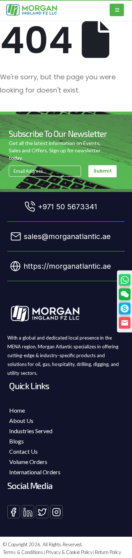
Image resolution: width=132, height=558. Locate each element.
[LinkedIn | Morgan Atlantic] (28, 511)
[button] (125, 294)
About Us (21, 420)
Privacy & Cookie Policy (69, 552)
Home (17, 410)
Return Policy (108, 552)
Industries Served (30, 430)
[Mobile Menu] (117, 10)
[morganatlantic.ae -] (32, 10)
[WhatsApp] (125, 280)
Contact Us (23, 451)
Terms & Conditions (23, 552)
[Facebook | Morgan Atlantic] (13, 511)
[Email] (125, 323)
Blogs (16, 441)
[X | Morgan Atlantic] (42, 511)
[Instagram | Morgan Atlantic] (56, 511)
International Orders (34, 471)
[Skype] (125, 308)
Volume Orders (28, 461)
